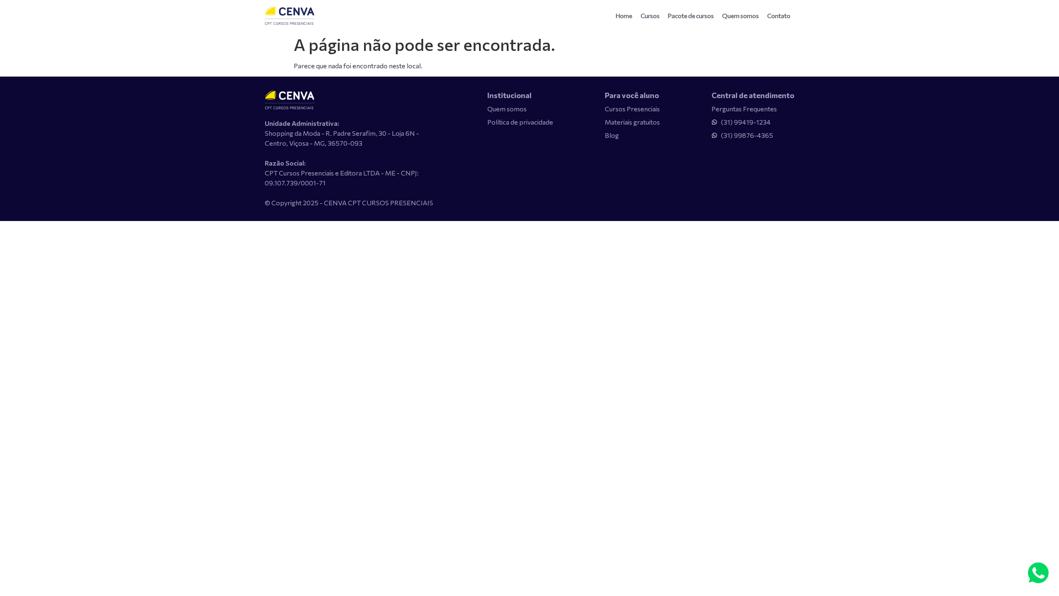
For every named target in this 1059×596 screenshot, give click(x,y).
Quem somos (740, 15)
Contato (778, 15)
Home (624, 15)
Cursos (649, 15)
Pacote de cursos (691, 15)
